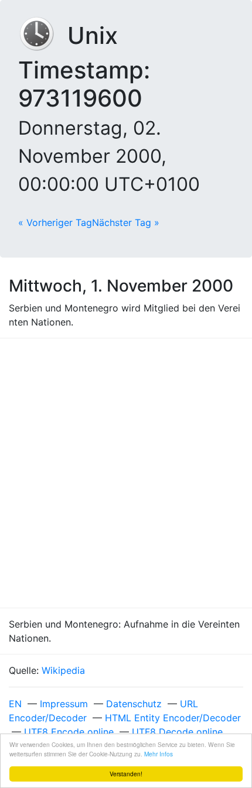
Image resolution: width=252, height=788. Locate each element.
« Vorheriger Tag (55, 222)
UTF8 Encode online (69, 732)
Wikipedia (63, 670)
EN (15, 704)
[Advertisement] (126, 473)
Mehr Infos (158, 753)
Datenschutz (134, 704)
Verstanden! (126, 773)
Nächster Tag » (125, 222)
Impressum (64, 704)
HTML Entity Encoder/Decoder (173, 718)
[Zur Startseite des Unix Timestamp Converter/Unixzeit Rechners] (42, 35)
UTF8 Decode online (177, 732)
